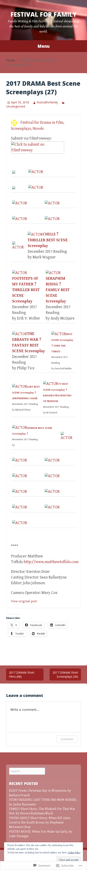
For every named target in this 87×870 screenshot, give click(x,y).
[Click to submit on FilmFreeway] (37, 147)
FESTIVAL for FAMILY (44, 14)
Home (10, 60)
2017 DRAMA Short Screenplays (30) (65, 674)
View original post (24, 601)
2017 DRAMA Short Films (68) (21, 674)
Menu (43, 46)
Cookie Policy (74, 852)
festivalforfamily (47, 102)
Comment (66, 739)
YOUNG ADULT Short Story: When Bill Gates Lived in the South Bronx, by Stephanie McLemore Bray (39, 822)
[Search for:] (27, 771)
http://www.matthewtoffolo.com (51, 562)
